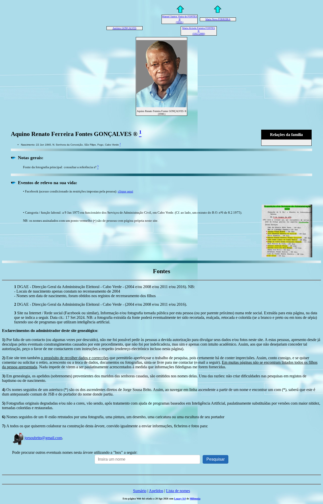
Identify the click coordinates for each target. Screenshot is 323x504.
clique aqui (125, 191)
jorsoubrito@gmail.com (43, 438)
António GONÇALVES (125, 28)
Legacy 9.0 (180, 498)
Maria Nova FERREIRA (217, 19)
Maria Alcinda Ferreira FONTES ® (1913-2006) (198, 31)
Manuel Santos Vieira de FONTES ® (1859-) (179, 19)
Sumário (139, 491)
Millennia (195, 498)
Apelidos (156, 491)
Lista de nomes (178, 491)
